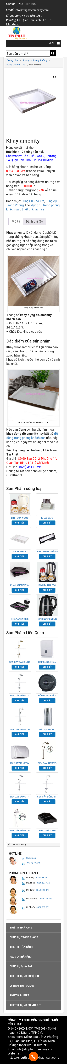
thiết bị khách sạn (34, 209)
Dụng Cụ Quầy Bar (21, 966)
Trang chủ (12, 60)
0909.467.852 (45, 899)
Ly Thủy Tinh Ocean (22, 985)
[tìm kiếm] (53, 53)
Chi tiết (19, 523)
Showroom (31, 858)
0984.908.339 (15, 171)
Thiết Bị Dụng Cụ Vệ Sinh (25, 976)
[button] (55, 77)
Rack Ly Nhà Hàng (21, 956)
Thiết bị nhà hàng (21, 927)
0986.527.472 (43, 883)
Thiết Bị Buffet (19, 995)
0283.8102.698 (26, 4)
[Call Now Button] (33, 1056)
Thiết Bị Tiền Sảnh (21, 947)
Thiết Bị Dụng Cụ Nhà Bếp (25, 1005)
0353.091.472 (42, 890)
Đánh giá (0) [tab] (34, 221)
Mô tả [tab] (16, 221)
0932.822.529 (33, 863)
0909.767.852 (42, 907)
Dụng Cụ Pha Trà (16, 65)
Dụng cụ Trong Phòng (35, 60)
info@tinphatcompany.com (32, 10)
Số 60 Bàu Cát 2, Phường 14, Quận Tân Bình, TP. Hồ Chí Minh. (28, 20)
